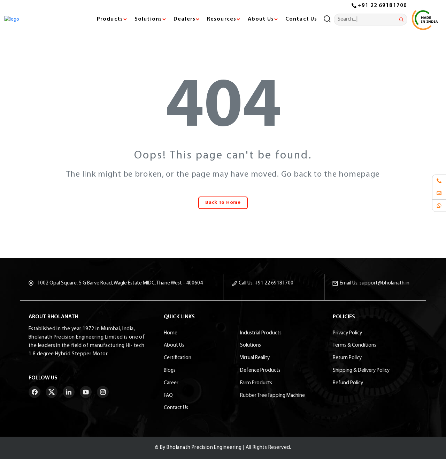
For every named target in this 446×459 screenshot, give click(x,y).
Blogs (170, 370)
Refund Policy (348, 383)
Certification (177, 358)
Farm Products (256, 383)
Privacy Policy (347, 333)
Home (170, 333)
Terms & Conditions (354, 345)
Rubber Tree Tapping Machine (272, 395)
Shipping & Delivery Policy (361, 370)
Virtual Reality (255, 358)
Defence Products (260, 370)
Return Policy (347, 358)
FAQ (168, 395)
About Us (174, 345)
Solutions (250, 345)
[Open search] (328, 19)
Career (171, 383)
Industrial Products (261, 333)
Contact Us (301, 19)
